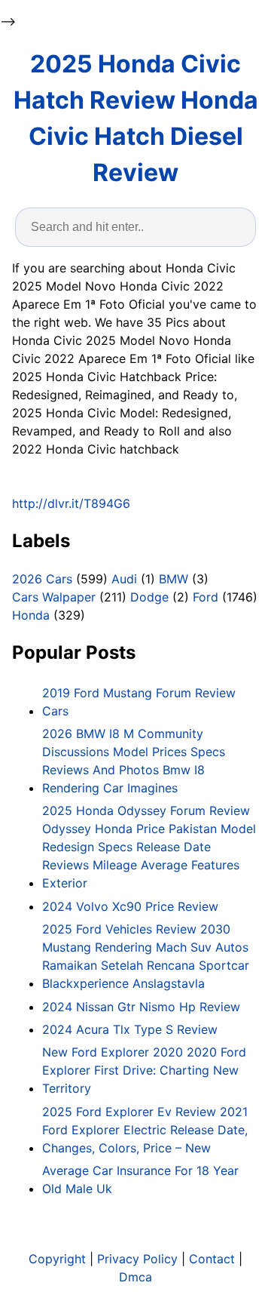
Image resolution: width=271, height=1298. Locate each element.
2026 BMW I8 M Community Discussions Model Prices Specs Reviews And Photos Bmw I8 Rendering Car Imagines (133, 760)
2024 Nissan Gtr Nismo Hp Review (141, 1006)
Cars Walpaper (54, 596)
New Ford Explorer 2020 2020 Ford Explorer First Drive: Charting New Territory (144, 1070)
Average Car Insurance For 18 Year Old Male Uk (140, 1179)
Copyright (57, 1258)
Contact (212, 1258)
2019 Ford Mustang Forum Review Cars (139, 701)
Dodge (149, 596)
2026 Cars (42, 578)
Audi (124, 578)
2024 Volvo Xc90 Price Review (130, 906)
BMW (173, 578)
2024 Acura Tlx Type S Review (130, 1029)
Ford (205, 596)
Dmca (135, 1276)
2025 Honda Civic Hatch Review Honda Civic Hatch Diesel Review (136, 118)
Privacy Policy (137, 1258)
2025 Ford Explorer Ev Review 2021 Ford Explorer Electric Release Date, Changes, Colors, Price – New (145, 1129)
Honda (31, 615)
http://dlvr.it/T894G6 (71, 503)
